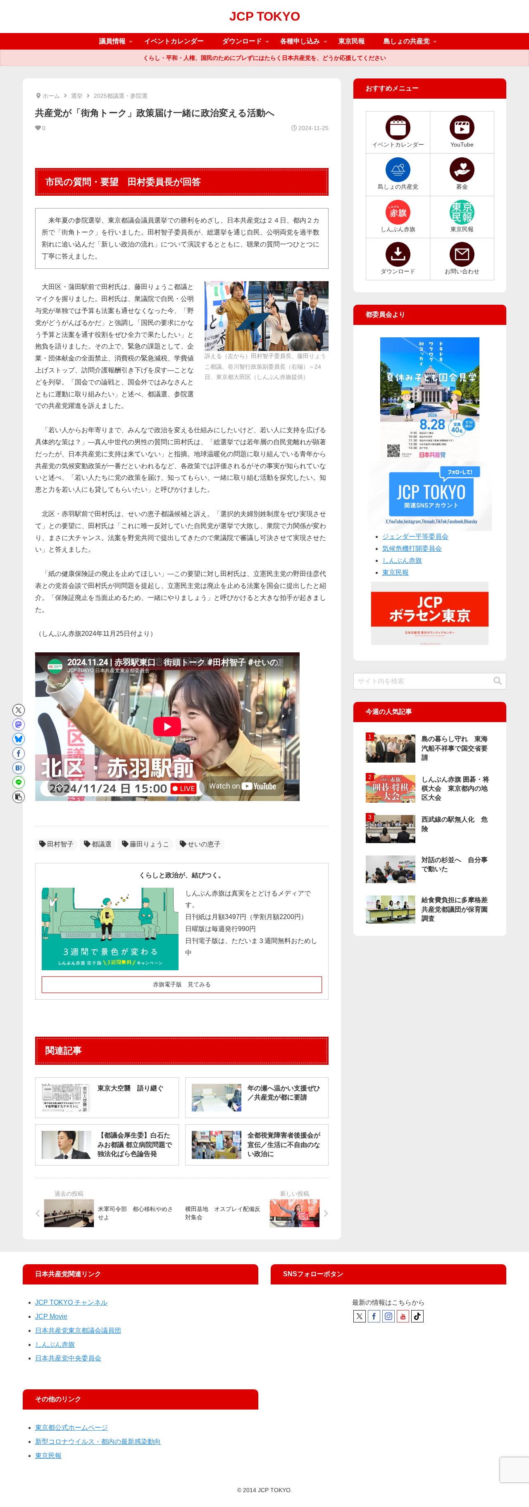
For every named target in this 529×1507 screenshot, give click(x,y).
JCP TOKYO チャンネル (71, 1302)
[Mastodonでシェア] (18, 724)
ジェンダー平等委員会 (415, 536)
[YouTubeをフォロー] (403, 1316)
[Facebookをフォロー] (374, 1316)
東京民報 (395, 572)
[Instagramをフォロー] (388, 1316)
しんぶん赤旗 (402, 560)
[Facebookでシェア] (18, 753)
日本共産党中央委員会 (68, 1358)
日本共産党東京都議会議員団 (78, 1330)
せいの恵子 (204, 844)
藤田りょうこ (149, 844)
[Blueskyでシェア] (18, 739)
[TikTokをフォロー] (417, 1316)
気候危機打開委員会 (412, 548)
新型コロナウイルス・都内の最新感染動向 (98, 1441)
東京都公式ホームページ (71, 1427)
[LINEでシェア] (18, 782)
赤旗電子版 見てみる (182, 984)
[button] (18, 797)
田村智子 (60, 844)
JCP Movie (51, 1316)
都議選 (102, 844)
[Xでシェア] (18, 710)
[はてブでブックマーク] (18, 768)
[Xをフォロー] (359, 1316)
